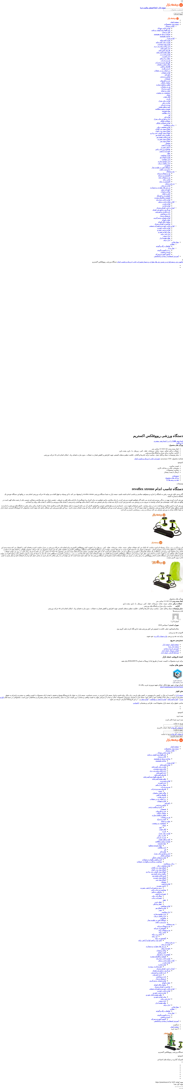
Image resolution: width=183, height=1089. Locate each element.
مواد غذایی (175, 242)
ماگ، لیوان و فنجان (163, 64)
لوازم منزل (171, 38)
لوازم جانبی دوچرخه (163, 200)
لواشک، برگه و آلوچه (163, 246)
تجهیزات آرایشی (164, 151)
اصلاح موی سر (165, 141)
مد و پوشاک (170, 171)
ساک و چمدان (165, 192)
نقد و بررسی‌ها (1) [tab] (172, 480)
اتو (169, 115)
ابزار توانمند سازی (164, 161)
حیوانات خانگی (165, 121)
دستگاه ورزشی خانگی (172, 547)
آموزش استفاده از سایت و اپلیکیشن (166, 256)
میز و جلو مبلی (165, 81)
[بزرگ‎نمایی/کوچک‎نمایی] (182, 1086)
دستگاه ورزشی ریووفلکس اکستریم (139, 510)
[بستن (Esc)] (176, 1086)
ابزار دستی (166, 236)
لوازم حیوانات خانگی (163, 123)
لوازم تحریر (166, 204)
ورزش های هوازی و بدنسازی (160, 188)
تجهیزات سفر (165, 190)
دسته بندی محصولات (171, 24)
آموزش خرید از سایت (171, 648)
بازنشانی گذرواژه (177, 728)
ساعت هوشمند (165, 36)
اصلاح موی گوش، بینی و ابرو (160, 133)
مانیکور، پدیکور (156, 892)
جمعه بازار (179, 695)
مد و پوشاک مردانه (163, 173)
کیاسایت (136, 703)
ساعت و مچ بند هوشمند (162, 34)
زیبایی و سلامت (169, 125)
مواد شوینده (166, 111)
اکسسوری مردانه (164, 175)
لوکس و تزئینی (165, 77)
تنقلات (172, 244)
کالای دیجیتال (170, 26)
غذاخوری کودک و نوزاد (162, 224)
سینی (160, 791)
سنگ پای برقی (157, 896)
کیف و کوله (166, 194)
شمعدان (167, 79)
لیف (160, 827)
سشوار (167, 143)
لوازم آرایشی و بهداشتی (158, 699)
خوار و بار (171, 248)
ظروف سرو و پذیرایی (162, 62)
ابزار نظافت (166, 113)
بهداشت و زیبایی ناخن (162, 149)
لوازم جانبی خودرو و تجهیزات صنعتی (162, 226)
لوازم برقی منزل (164, 101)
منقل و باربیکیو (165, 58)
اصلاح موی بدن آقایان (162, 129)
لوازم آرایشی (165, 145)
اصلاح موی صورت (163, 139)
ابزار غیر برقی (165, 234)
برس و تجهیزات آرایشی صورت (151, 888)
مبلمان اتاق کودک (164, 222)
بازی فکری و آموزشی (162, 212)
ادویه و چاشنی (165, 252)
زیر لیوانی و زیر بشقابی (162, 70)
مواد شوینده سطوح (155, 845)
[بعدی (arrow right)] (180, 1088)
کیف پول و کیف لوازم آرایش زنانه (150, 940)
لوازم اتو (167, 117)
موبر (160, 910)
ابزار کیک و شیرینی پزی (162, 46)
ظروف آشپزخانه (164, 50)
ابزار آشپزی (166, 56)
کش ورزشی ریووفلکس (72, 553)
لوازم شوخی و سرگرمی (161, 218)
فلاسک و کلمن (165, 66)
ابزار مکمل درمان (164, 163)
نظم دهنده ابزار (165, 238)
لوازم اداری (166, 206)
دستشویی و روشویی (163, 93)
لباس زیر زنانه (157, 934)
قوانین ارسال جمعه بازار (170, 651)
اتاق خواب (166, 97)
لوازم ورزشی (165, 186)
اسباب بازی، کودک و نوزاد (166, 208)
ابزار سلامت (166, 159)
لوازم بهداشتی (165, 155)
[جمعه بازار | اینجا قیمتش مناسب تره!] (173, 20)
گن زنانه (155, 936)
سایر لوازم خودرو (164, 232)
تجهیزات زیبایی (157, 898)
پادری (168, 99)
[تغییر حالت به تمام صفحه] (180, 1086)
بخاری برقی (166, 103)
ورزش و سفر (170, 183)
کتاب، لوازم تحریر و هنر (166, 202)
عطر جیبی (158, 902)
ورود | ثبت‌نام (178, 14)
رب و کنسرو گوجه (163, 250)
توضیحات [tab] (175, 476)
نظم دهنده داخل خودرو (154, 995)
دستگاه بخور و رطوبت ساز (161, 167)
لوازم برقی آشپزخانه (163, 42)
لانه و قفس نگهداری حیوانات (152, 860)
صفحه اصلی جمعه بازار (170, 644)
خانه (181, 262)
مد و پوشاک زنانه (164, 177)
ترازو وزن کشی (164, 169)
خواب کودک (166, 220)
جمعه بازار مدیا (173, 646)
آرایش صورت (165, 147)
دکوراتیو (167, 75)
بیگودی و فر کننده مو (163, 135)
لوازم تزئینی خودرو (163, 230)
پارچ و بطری (166, 68)
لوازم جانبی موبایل (163, 28)
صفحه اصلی (174, 22)
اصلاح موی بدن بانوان (162, 131)
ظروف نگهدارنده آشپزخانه (152, 777)
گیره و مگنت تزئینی (155, 807)
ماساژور (167, 165)
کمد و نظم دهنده (164, 107)
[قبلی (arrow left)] (182, 1088)
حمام (168, 95)
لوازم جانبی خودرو (163, 228)
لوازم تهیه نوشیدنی (163, 44)
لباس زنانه (166, 179)
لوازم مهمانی (165, 72)
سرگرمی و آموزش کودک (161, 210)
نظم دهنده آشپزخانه (163, 52)
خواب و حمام (165, 91)
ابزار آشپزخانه (165, 48)
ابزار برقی (166, 240)
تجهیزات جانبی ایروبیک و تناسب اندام (130, 262)
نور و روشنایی (165, 87)
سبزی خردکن (165, 105)
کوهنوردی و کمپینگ (163, 196)
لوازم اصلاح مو (165, 157)
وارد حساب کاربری (160, 636)
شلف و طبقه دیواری (163, 85)
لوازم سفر (144, 699)
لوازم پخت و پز (165, 54)
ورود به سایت (178, 730)
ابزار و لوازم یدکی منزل (162, 119)
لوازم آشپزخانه (165, 40)
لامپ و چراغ (166, 89)
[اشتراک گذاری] (178, 1086)
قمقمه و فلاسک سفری (162, 198)
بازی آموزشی (157, 975)
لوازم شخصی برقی (163, 127)
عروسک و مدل (165, 216)
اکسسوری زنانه (164, 181)
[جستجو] (182, 12)
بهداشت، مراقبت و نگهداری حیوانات (149, 862)
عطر (168, 153)
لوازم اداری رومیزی (155, 966)
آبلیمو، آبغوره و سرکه (163, 254)
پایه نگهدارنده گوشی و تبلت (160, 30)
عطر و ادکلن (157, 904)
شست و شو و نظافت (162, 109)
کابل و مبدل (166, 32)
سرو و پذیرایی (165, 60)
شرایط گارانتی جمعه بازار (170, 653)
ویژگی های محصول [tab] (172, 478)
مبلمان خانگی (165, 83)
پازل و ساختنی (165, 214)
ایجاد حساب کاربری (176, 736)
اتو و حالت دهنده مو (163, 137)
